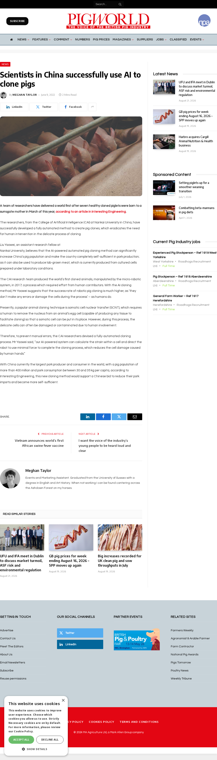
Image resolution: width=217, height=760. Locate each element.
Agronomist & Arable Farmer (190, 638)
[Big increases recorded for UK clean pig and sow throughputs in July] (120, 537)
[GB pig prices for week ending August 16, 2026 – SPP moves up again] (71, 537)
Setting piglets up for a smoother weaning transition (194, 187)
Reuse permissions (13, 678)
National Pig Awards (184, 654)
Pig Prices (101, 39)
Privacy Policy (70, 721)
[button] (36, 749)
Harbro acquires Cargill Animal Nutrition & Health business (196, 141)
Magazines (122, 39)
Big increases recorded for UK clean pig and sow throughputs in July (120, 560)
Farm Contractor (182, 646)
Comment (61, 39)
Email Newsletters (12, 662)
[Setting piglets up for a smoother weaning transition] (164, 187)
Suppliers (145, 39)
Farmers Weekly (182, 630)
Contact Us (7, 638)
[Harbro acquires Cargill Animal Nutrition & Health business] (164, 141)
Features (40, 39)
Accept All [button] (21, 739)
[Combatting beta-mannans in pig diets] (164, 212)
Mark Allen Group (121, 732)
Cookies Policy (101, 721)
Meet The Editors (11, 646)
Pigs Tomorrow (181, 662)
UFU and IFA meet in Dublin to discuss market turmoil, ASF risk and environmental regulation (22, 563)
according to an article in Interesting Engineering (91, 211)
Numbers (82, 39)
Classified (178, 39)
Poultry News (179, 670)
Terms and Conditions (139, 721)
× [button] (63, 700)
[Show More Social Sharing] (92, 107)
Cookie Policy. (24, 731)
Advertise (6, 630)
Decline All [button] (49, 739)
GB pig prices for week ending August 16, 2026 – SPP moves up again (69, 560)
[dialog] (36, 726)
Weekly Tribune (181, 678)
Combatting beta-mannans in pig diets (196, 210)
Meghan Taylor (25, 94)
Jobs (160, 39)
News (22, 39)
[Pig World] (108, 21)
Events (196, 39)
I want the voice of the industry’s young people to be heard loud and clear (105, 445)
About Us (6, 654)
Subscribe (17, 21)
